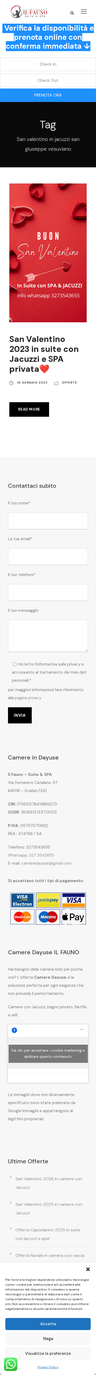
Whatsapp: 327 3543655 (31, 855)
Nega (48, 1338)
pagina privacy (28, 698)
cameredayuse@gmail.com (46, 863)
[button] (88, 1269)
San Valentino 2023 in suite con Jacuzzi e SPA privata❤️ (44, 354)
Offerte (69, 382)
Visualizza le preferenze (48, 1353)
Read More (29, 409)
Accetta (48, 1324)
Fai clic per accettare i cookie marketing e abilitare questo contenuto (48, 1053)
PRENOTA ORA (48, 95)
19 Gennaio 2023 (32, 382)
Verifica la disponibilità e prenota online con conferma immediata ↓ (49, 37)
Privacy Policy (48, 1367)
